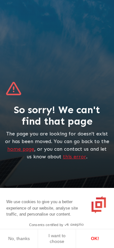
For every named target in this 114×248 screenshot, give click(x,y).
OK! (95, 238)
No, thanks (19, 238)
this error (74, 157)
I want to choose (57, 238)
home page (20, 149)
